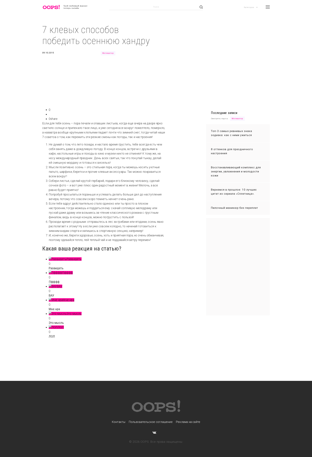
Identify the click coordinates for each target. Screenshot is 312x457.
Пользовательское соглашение (151, 422)
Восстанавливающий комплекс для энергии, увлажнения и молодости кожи (236, 171)
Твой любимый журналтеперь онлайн (75, 7)
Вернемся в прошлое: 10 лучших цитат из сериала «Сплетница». (234, 191)
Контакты (118, 422)
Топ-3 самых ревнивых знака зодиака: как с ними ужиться (231, 133)
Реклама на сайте (188, 422)
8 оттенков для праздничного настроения (232, 151)
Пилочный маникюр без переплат (234, 207)
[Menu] (268, 7)
